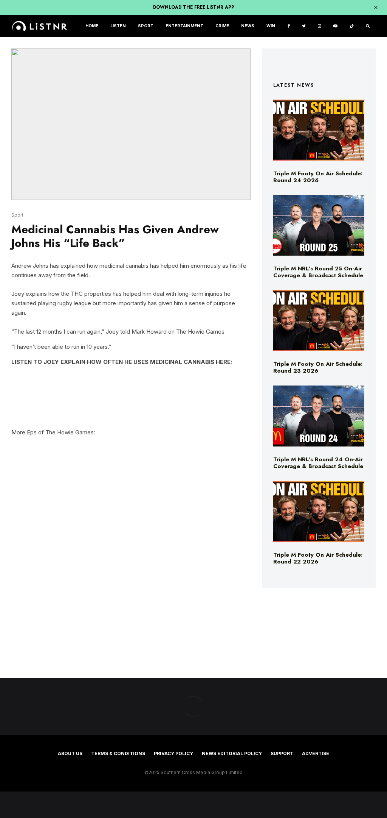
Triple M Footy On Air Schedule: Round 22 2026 (317, 558)
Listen (118, 25)
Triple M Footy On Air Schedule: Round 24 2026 (317, 177)
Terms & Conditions (118, 753)
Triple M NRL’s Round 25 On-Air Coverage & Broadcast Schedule (318, 272)
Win (270, 25)
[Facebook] (288, 26)
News (247, 25)
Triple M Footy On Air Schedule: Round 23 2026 (317, 367)
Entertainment (184, 25)
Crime (222, 25)
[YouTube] (335, 26)
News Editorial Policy (232, 753)
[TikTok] (351, 26)
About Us (70, 753)
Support (282, 753)
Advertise (315, 753)
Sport (145, 25)
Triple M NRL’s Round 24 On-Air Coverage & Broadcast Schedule (318, 463)
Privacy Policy (173, 753)
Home (91, 25)
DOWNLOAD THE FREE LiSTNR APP (193, 7)
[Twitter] (304, 26)
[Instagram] (320, 26)
